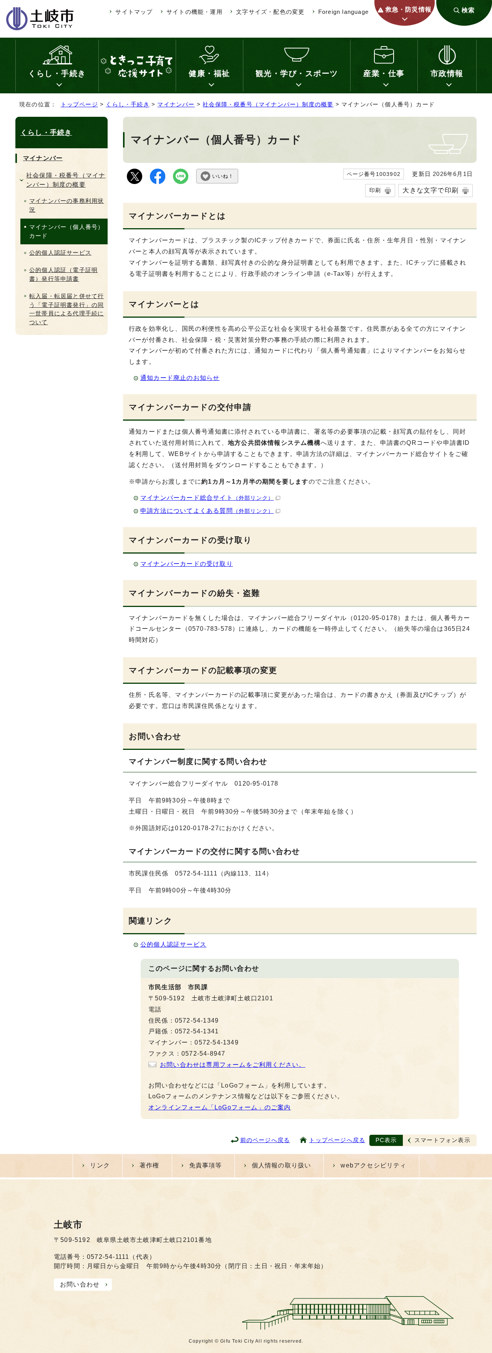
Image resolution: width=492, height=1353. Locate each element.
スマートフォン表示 (442, 1140)
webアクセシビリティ (373, 1165)
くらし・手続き (57, 73)
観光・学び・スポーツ (297, 73)
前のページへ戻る (265, 1140)
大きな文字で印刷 (430, 190)
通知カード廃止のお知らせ (179, 378)
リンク (100, 1165)
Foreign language (343, 11)
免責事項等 (205, 1165)
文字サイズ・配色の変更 (270, 11)
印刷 (375, 190)
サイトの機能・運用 (194, 11)
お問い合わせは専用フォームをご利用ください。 (232, 1064)
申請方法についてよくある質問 (207, 510)
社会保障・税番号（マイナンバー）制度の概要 (268, 104)
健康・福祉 (209, 73)
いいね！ (223, 176)
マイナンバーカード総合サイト (207, 497)
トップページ (79, 104)
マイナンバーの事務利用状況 (66, 205)
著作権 (150, 1165)
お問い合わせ (80, 1284)
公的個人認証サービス (173, 944)
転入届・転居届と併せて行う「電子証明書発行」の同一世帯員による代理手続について (66, 309)
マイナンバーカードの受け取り (186, 563)
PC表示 (386, 1140)
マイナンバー (175, 104)
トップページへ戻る (337, 1140)
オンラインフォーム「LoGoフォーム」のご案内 (219, 1107)
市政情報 (447, 73)
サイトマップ (134, 11)
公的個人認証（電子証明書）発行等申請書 (63, 274)
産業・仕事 (384, 73)
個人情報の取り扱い (281, 1165)
